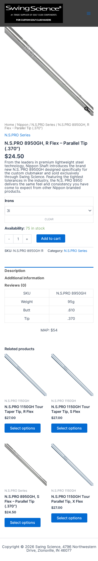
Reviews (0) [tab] (15, 285)
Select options (22, 428)
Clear (49, 219)
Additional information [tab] (24, 278)
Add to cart (51, 238)
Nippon (22, 125)
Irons (9, 200)
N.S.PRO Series (43, 125)
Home (9, 125)
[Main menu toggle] (88, 13)
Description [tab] (15, 270)
